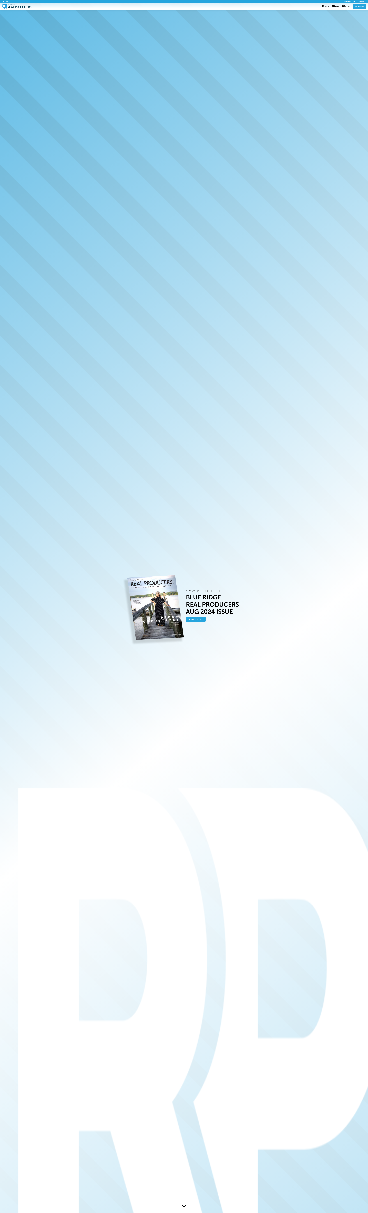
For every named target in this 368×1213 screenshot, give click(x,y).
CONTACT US (359, 6)
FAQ (354, 1)
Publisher (362, 1)
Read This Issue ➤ (196, 619)
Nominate (347, 1)
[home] (17, 6)
